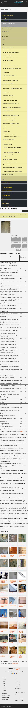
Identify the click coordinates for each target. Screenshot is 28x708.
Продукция (5, 685)
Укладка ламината (7, 77)
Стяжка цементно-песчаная (9, 139)
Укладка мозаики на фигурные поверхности (12, 126)
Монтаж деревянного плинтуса (9, 162)
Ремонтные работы (6, 182)
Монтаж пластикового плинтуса (10, 159)
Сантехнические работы (7, 190)
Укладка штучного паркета (8, 95)
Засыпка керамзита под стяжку (9, 133)
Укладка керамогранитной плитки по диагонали (11, 104)
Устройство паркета (7, 55)
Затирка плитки (6, 128)
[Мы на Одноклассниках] (13, 673)
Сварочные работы (6, 195)
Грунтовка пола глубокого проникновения (12, 147)
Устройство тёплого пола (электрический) (12, 68)
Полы (3, 44)
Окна (3, 176)
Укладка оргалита (7, 92)
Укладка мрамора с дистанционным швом (12, 107)
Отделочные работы (6, 20)
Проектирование (5, 18)
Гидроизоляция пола (7, 144)
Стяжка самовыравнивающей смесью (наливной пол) (11, 71)
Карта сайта (8, 706)
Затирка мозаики (6, 131)
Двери (3, 179)
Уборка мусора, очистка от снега (9, 206)
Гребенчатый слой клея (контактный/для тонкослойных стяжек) (12, 153)
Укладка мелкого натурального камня (11, 115)
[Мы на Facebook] (14, 673)
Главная (2, 9)
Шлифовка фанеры (7, 156)
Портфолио (5, 688)
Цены (25, 210)
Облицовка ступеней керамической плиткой (12, 171)
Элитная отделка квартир (7, 28)
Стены (3, 41)
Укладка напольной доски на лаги (10, 80)
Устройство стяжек (7, 49)
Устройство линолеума (8, 60)
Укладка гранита (6, 112)
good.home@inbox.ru (18, 2)
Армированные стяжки (9, 141)
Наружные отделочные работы (8, 23)
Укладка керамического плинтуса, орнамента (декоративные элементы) (13, 168)
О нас (4, 681)
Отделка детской (5, 36)
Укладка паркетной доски (8, 83)
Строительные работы (6, 695)
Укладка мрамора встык (8, 110)
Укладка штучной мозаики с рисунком (11, 123)
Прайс (4, 686)
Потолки (3, 39)
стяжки (21, 431)
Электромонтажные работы (8, 192)
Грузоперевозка (5, 203)
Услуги (4, 683)
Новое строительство (19, 680)
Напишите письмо (17, 3)
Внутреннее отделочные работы (9, 26)
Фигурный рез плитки (7, 164)
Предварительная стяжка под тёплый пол (12, 136)
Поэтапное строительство (7, 15)
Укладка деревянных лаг (8, 85)
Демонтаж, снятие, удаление (8, 174)
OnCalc (6, 9)
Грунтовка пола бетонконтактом (10, 149)
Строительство (5, 12)
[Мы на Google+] (16, 673)
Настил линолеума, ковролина (9, 75)
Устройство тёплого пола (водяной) (10, 65)
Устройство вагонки (7, 63)
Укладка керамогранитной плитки (10, 100)
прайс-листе (15, 663)
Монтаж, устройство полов (7, 47)
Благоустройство (5, 200)
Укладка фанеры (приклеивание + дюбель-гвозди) (12, 89)
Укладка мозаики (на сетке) (9, 118)
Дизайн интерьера (6, 184)
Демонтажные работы (6, 198)
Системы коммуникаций (7, 187)
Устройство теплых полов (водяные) (11, 52)
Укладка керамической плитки (9, 97)
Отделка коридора (6, 33)
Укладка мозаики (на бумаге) (9, 120)
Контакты (4, 690)
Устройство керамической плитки (10, 57)
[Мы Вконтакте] (11, 673)
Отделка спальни (5, 31)
